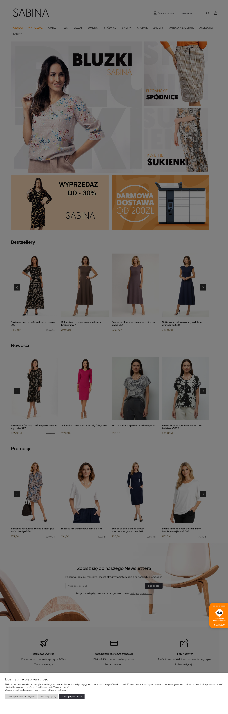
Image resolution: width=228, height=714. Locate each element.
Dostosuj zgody (48, 696)
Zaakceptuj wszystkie (72, 696)
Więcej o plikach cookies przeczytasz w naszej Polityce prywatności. (35, 690)
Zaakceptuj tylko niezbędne (21, 696)
